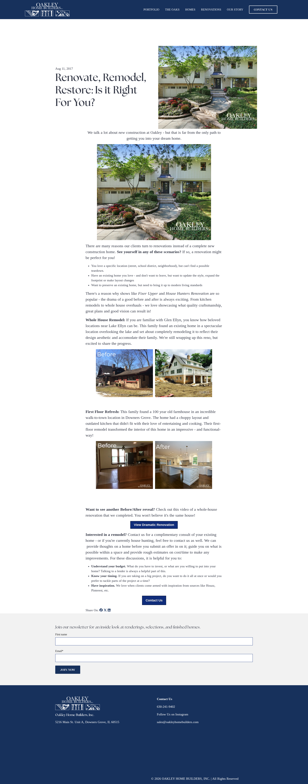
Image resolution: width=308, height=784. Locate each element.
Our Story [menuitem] (235, 9)
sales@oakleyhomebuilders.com (178, 722)
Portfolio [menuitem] (151, 9)
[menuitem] (263, 9)
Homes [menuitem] (190, 9)
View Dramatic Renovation (154, 525)
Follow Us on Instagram (172, 714)
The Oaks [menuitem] (172, 9)
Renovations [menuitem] (211, 9)
